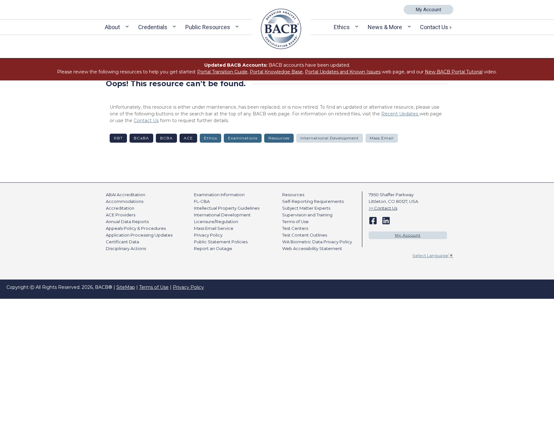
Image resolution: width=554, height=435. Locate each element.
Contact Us (434, 27)
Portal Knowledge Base (276, 72)
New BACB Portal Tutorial (454, 72)
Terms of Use (295, 221)
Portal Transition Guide (222, 72)
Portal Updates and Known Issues (343, 72)
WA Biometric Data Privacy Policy (317, 241)
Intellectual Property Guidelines (226, 208)
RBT (118, 138)
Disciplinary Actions (126, 248)
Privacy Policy (208, 235)
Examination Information (219, 194)
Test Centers (295, 228)
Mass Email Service (213, 228)
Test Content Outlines (304, 235)
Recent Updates (400, 114)
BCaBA (141, 138)
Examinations (242, 138)
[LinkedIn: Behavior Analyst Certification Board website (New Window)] (386, 220)
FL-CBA (202, 201)
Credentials (152, 27)
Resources (279, 138)
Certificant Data (122, 241)
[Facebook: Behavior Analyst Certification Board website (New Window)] (373, 220)
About (112, 27)
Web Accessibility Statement (312, 248)
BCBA (166, 138)
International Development (329, 138)
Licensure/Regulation (216, 221)
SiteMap (125, 287)
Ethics (342, 27)
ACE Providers (120, 214)
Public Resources (207, 27)
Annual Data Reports (127, 221)
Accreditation (120, 208)
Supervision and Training (307, 214)
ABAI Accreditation (125, 194)
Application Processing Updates (139, 235)
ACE (188, 138)
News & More (385, 27)
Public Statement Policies (221, 241)
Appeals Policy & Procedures (136, 228)
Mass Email (382, 138)
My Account (428, 10)
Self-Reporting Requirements (313, 201)
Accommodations (124, 201)
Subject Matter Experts (306, 208)
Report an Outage (213, 248)
